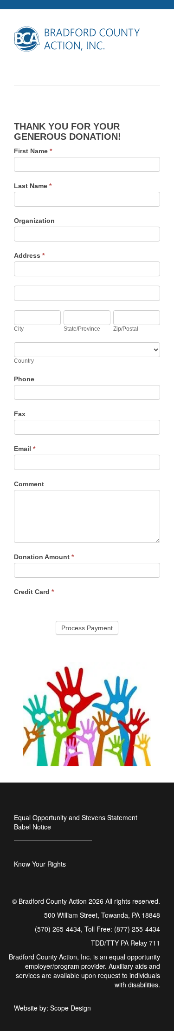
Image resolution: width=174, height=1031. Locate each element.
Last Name (33, 185)
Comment (29, 484)
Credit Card (34, 591)
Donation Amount (44, 557)
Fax (20, 414)
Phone (24, 379)
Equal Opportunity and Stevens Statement (75, 817)
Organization (34, 220)
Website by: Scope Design (52, 1007)
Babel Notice (32, 826)
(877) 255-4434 (137, 928)
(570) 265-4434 (58, 928)
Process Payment (87, 628)
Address (29, 255)
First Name (33, 151)
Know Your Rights (40, 863)
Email (24, 448)
